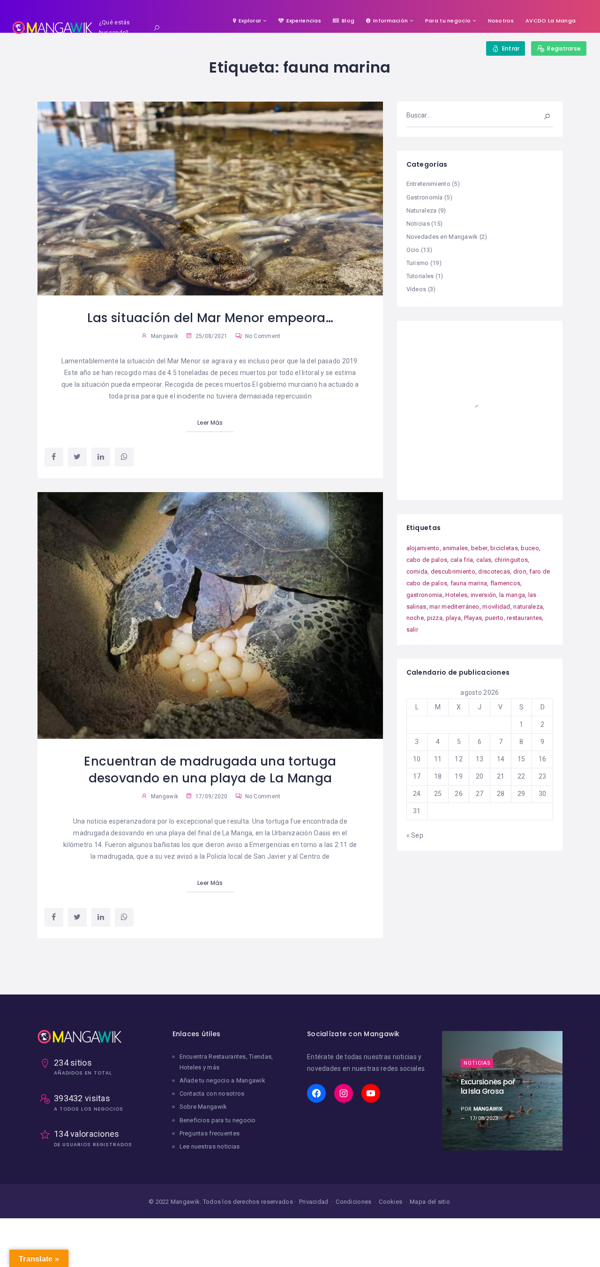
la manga (512, 594)
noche (415, 617)
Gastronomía (424, 197)
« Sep (414, 835)
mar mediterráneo (454, 606)
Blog (348, 20)
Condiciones (353, 1201)
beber (479, 548)
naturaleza (528, 606)
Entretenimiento (428, 183)
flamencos (505, 583)
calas (483, 559)
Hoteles (456, 594)
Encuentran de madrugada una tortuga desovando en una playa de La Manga (210, 770)
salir (412, 629)
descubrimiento (453, 571)
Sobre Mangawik (203, 1106)
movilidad (496, 606)
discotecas (494, 571)
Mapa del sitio (430, 1201)
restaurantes (524, 617)
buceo (530, 548)
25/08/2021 (210, 336)
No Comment (261, 336)
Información (390, 20)
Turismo (417, 262)
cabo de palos (427, 559)
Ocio (413, 249)
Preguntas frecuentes (210, 1133)
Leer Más (210, 423)
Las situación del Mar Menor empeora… (210, 317)
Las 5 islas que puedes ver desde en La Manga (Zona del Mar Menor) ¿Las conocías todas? (491, 1086)
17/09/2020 (210, 796)
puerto (494, 617)
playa (453, 617)
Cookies (390, 1201)
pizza (434, 617)
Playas (473, 617)
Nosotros (501, 20)
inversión (483, 594)
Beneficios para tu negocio (218, 1120)
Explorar (250, 20)
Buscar (541, 115)
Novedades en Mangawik (442, 236)
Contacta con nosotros (212, 1093)
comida (417, 571)
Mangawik (164, 336)
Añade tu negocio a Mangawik (223, 1080)
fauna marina (468, 583)
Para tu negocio (448, 20)
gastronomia (424, 594)
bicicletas (504, 548)
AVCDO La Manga (550, 20)
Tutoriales (420, 276)
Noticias (418, 223)
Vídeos (416, 289)
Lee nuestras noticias (210, 1146)
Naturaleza (421, 210)
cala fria (461, 559)
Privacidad (314, 1201)
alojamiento (423, 548)
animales (455, 548)
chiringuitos (511, 559)
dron (519, 571)
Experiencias (303, 20)
